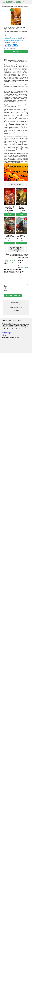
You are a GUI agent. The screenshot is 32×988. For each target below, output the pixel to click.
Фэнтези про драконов (16, 307)
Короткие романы (16, 312)
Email (6, 290)
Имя (6, 286)
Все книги (4, 341)
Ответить (26, 267)
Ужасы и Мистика (18, 40)
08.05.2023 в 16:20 (12, 261)
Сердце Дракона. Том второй (10, 236)
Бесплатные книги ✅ (16, 302)
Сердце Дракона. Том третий (21, 236)
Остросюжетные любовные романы (13, 38)
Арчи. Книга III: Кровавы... (9, 207)
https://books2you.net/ (8, 334)
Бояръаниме (16, 310)
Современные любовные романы (16, 37)
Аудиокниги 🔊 (16, 305)
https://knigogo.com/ (7, 332)
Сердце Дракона (21, 207)
